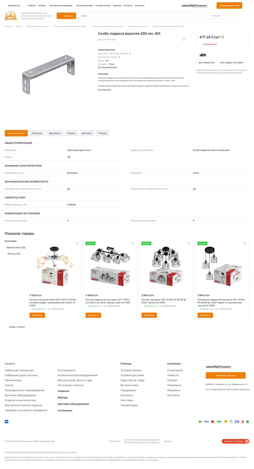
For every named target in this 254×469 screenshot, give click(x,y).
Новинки (63, 390)
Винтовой (72, 172)
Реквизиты (174, 385)
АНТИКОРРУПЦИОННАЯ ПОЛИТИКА (141, 442)
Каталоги (127, 395)
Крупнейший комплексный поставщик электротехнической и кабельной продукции (36, 16)
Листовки (127, 400)
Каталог (10, 363)
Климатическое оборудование (78, 375)
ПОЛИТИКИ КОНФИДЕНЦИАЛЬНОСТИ (142, 440)
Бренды (63, 397)
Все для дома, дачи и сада (75, 380)
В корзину (37, 315)
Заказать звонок (225, 375)
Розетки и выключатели (20, 400)
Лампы (9, 385)
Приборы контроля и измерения (26, 410)
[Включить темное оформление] (248, 5)
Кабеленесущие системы (21, 375)
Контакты (173, 395)
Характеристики (16, 133)
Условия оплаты (131, 370)
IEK (107, 60)
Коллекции (65, 410)
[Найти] (231, 16)
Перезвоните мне (229, 5)
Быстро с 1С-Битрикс (233, 441)
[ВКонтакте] (7, 422)
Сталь (111, 64)
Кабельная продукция (19, 370)
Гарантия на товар (132, 380)
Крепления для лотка (79, 150)
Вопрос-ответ (130, 385)
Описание (37, 133)
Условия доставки (132, 375)
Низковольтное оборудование (24, 390)
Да (68, 188)
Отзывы (102, 133)
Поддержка (128, 390)
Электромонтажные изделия (23, 405)
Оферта (168, 441)
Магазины (173, 390)
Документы (55, 133)
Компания (174, 363)
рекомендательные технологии (61, 452)
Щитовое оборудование (20, 395)
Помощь (126, 363)
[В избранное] (183, 39)
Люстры (14, 253)
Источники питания (70, 385)
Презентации (129, 405)
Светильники (15, 247)
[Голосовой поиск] (225, 15)
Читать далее (152, 460)
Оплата (71, 133)
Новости (172, 375)
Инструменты (67, 370)
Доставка (87, 133)
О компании (175, 370)
